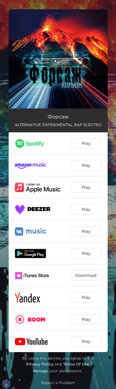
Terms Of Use (76, 364)
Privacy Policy (40, 364)
